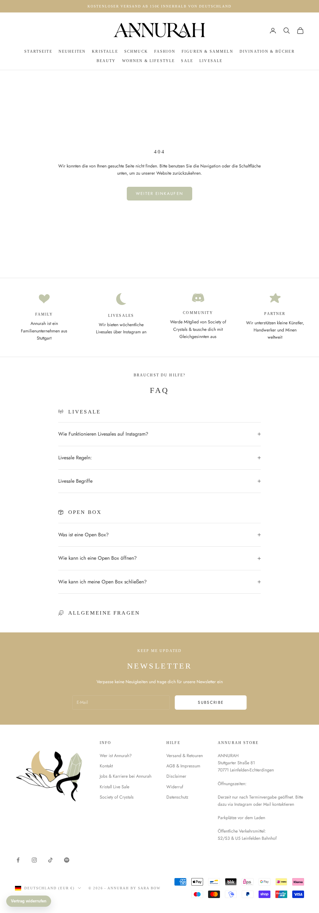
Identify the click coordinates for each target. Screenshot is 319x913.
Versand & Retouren (184, 755)
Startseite (38, 51)
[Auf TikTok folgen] (50, 860)
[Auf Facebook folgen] (18, 860)
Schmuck (136, 51)
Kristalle (105, 51)
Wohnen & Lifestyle (148, 61)
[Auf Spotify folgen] (67, 860)
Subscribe (211, 702)
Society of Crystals (117, 797)
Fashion (164, 51)
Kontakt (106, 766)
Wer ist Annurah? (116, 755)
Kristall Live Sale (114, 787)
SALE (187, 61)
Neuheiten (72, 51)
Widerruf (174, 787)
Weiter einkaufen (159, 193)
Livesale (210, 61)
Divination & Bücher (267, 51)
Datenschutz (177, 797)
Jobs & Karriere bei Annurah (125, 776)
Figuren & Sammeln (207, 51)
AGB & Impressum (183, 766)
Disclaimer (176, 776)
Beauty (106, 61)
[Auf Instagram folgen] (34, 860)
